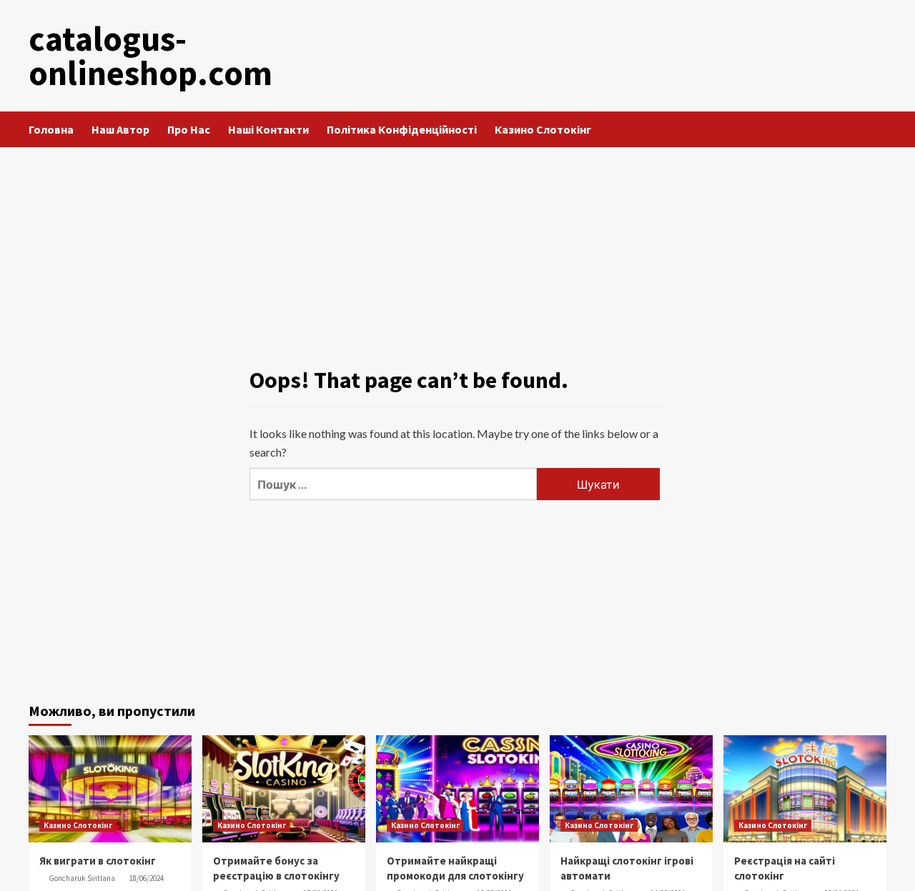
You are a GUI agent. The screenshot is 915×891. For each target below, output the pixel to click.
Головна (51, 129)
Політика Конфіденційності (402, 129)
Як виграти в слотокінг (97, 860)
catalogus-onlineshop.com (150, 55)
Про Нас (188, 129)
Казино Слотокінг (543, 129)
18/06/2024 (146, 878)
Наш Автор (120, 129)
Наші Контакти (268, 129)
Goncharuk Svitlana (82, 878)
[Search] (877, 129)
